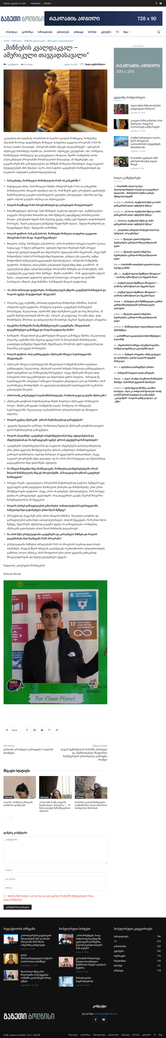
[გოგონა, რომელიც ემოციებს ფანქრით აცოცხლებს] (20, 787)
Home (6, 40)
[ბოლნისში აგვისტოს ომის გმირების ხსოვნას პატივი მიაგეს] (121, 162)
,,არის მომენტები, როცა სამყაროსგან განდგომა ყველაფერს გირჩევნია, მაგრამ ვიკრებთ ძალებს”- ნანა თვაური (89, 941)
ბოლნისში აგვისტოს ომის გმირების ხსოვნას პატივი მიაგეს (144, 161)
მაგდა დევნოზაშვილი (95, 64)
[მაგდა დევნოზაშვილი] (82, 64)
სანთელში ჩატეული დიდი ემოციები (135, 372)
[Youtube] (160, 3)
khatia (117, 378)
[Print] (42, 730)
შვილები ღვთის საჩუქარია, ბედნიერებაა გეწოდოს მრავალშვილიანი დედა (135, 242)
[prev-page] (6, 819)
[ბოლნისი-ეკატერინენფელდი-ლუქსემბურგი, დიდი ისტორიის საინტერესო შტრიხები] (91, 787)
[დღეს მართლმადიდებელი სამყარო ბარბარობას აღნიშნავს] (11, 959)
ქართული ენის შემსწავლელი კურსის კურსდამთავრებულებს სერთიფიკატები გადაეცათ (138, 305)
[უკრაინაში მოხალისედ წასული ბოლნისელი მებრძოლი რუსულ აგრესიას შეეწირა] (66, 962)
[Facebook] (156, 3)
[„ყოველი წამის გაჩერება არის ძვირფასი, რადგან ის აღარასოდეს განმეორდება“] (121, 124)
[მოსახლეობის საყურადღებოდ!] (66, 981)
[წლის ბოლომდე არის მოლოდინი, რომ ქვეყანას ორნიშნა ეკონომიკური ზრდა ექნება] (11, 975)
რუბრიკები (16, 40)
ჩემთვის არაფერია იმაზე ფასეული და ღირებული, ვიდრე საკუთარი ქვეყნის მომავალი (137, 358)
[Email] (34, 730)
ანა (115, 273)
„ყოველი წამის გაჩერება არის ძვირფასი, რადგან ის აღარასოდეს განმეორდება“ (146, 123)
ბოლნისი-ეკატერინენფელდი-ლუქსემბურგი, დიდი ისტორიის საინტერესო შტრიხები (91, 805)
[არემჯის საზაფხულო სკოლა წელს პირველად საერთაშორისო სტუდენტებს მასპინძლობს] (121, 141)
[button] (158, 32)
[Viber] (49, 730)
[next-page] (11, 819)
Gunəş (117, 301)
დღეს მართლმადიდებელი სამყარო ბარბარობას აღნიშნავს (37, 958)
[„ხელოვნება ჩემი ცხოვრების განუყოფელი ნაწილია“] (121, 109)
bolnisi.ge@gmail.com (106, 1013)
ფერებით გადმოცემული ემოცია (137, 366)
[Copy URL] (56, 730)
